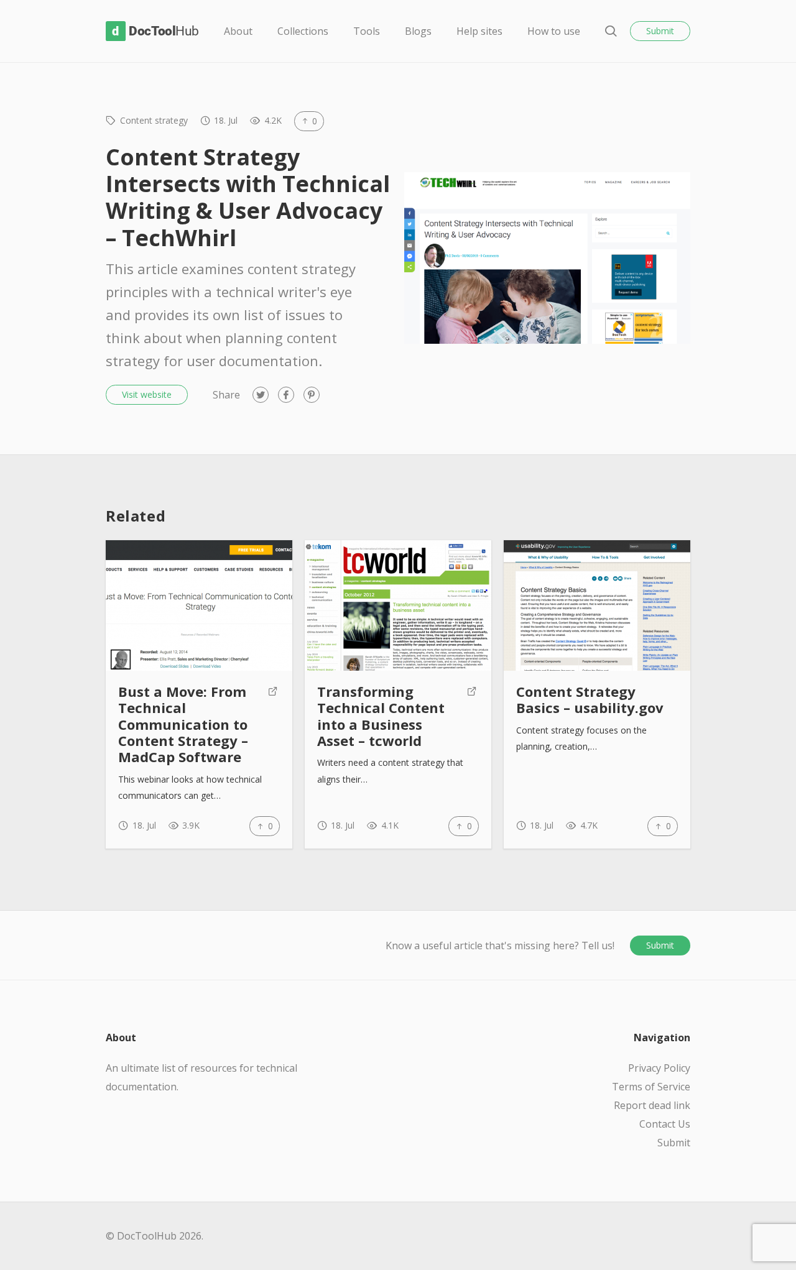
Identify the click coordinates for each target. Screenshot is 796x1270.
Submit (660, 31)
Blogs (418, 31)
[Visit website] (273, 724)
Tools (366, 31)
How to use (553, 31)
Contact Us (664, 1124)
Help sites (479, 31)
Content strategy (154, 120)
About (238, 31)
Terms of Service (651, 1086)
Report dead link (652, 1105)
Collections (302, 31)
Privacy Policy (659, 1068)
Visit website (147, 394)
